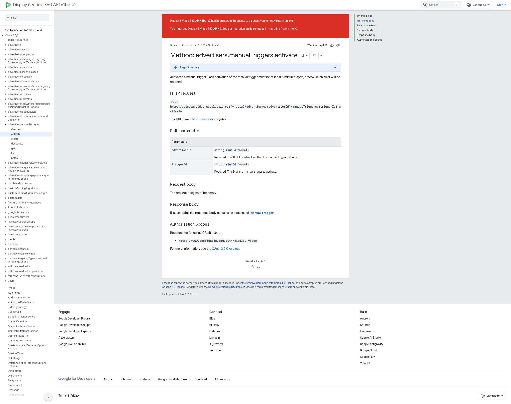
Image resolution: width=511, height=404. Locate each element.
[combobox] (441, 4)
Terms (62, 395)
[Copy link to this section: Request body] (200, 184)
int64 (232, 150)
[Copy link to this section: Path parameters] (205, 131)
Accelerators (66, 337)
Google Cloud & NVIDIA (72, 344)
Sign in (501, 4)
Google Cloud (368, 350)
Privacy (75, 395)
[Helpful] (332, 45)
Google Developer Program (75, 318)
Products (187, 45)
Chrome (365, 324)
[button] (26, 35)
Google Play (367, 356)
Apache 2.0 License (173, 286)
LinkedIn (214, 337)
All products (222, 379)
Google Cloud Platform (172, 379)
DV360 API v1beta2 (209, 45)
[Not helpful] (338, 45)
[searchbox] (27, 17)
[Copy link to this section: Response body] (202, 204)
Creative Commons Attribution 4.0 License (270, 282)
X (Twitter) (216, 344)
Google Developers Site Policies (226, 286)
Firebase (365, 331)
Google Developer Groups (74, 324)
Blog (212, 318)
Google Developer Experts (74, 331)
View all (365, 363)
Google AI (201, 379)
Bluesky (214, 324)
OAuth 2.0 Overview (225, 249)
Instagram (215, 331)
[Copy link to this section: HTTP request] (199, 93)
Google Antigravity (371, 344)
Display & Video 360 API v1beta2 (44, 4)
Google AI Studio (370, 337)
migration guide (243, 28)
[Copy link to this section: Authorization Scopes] (213, 224)
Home (173, 45)
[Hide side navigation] (48, 397)
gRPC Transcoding (203, 119)
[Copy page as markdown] (315, 55)
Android (365, 318)
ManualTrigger (262, 213)
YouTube (215, 350)
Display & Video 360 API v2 (204, 28)
